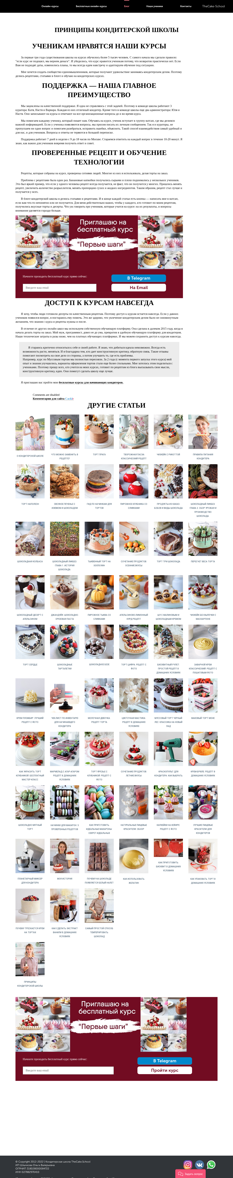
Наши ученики (154, 6)
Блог (126, 6)
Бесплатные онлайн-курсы (91, 6)
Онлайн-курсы (50, 6)
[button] (190, 1173)
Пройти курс (164, 1070)
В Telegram (138, 278)
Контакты (185, 6)
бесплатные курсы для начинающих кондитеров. (91, 382)
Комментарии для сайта (53, 398)
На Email (139, 287)
